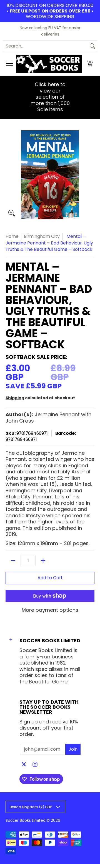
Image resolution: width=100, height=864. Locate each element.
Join (73, 749)
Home (12, 236)
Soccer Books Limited (26, 820)
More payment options (50, 610)
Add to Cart (50, 578)
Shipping (15, 398)
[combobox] (45, 46)
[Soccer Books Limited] (49, 64)
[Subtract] (13, 561)
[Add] (43, 561)
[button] (89, 64)
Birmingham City (42, 236)
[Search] (92, 46)
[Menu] (9, 64)
